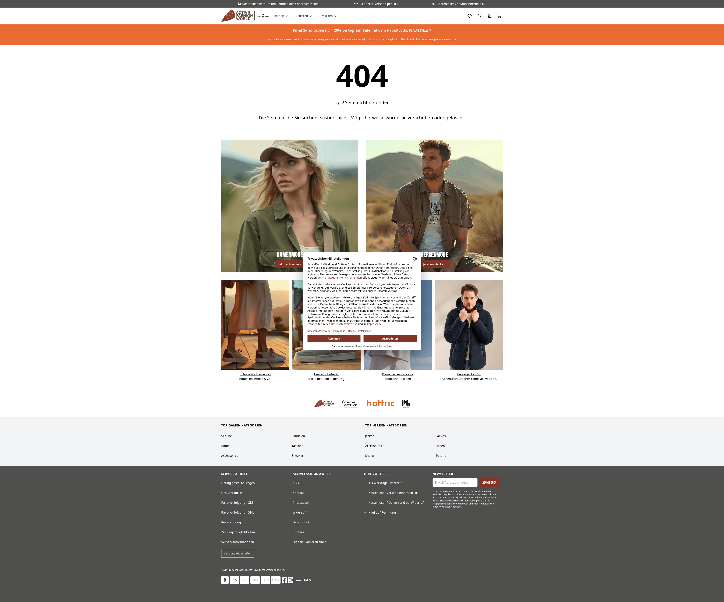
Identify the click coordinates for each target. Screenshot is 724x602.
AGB (296, 483)
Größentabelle (231, 493)
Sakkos (441, 436)
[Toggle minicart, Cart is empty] (499, 15)
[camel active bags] (469, 325)
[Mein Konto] (489, 15)
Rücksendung (231, 522)
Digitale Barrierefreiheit (310, 542)
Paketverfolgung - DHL (237, 512)
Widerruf (299, 512)
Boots (225, 446)
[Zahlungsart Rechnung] (245, 580)
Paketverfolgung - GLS (237, 502)
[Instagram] (290, 580)
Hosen (440, 446)
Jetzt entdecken (290, 264)
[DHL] (298, 581)
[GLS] (308, 580)
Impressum (301, 502)
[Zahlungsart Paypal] (225, 580)
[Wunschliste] (469, 15)
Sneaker (297, 456)
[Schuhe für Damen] (255, 325)
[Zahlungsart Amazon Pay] (234, 580)
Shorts (370, 456)
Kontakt (298, 493)
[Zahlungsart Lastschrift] (265, 580)
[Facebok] (284, 580)
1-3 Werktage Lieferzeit (385, 483)
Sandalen (298, 436)
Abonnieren (489, 482)
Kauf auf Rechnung (382, 512)
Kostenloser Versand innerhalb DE (393, 493)
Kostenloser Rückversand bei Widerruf (396, 502)
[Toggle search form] (479, 15)
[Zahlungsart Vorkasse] (255, 580)
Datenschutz (302, 522)
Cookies (298, 532)
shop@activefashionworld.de (448, 503)
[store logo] (238, 16)
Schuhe (226, 436)
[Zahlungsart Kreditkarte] (276, 580)
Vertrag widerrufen (238, 553)
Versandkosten (275, 570)
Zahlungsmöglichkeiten (238, 532)
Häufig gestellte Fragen (238, 483)
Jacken (369, 436)
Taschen (297, 446)
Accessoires (229, 456)
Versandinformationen (237, 542)
